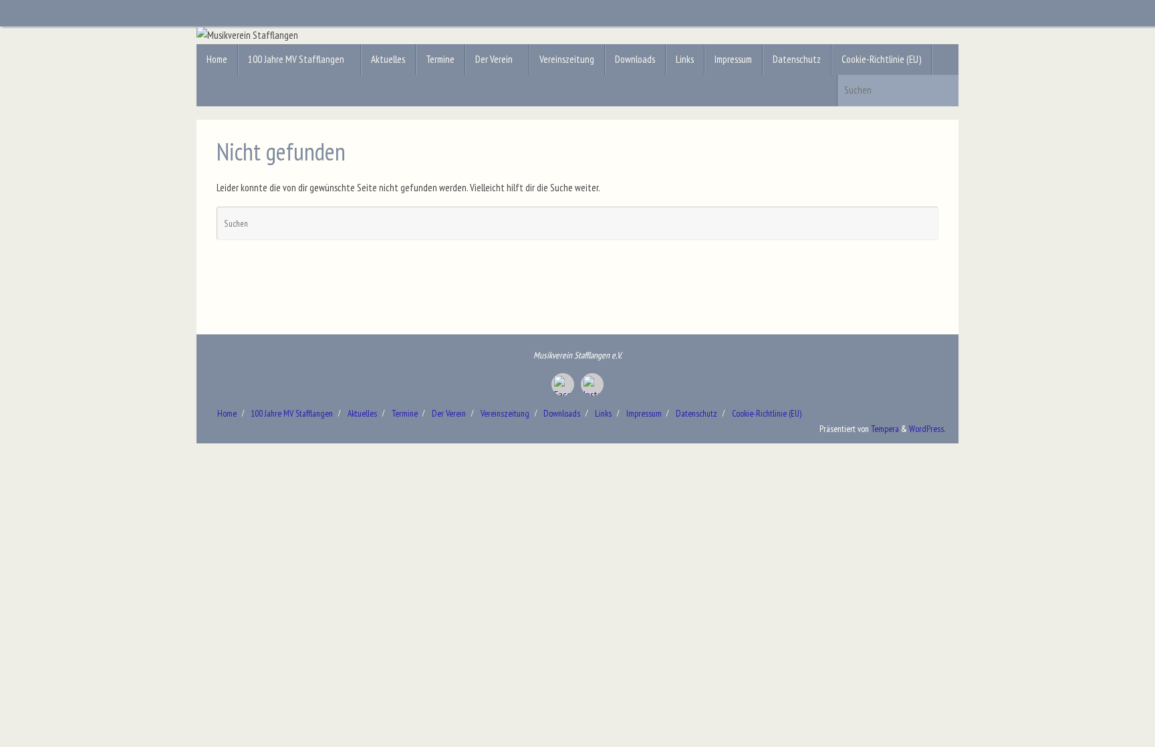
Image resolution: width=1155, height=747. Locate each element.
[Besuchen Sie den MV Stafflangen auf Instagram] (592, 384)
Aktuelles (362, 413)
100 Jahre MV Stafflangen (292, 413)
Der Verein (449, 413)
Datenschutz (696, 413)
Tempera (885, 429)
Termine (405, 413)
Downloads (561, 413)
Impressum (644, 413)
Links (603, 413)
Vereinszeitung (505, 413)
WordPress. (927, 429)
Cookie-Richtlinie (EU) (766, 413)
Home (227, 413)
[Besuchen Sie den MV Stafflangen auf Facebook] (562, 384)
